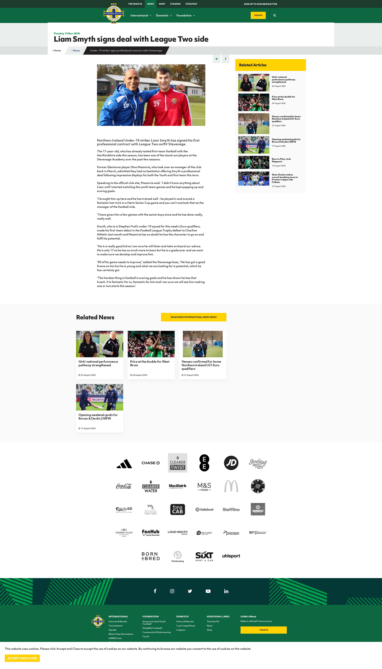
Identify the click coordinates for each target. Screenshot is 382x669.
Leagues (180, 629)
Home (57, 50)
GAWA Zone (115, 638)
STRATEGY (191, 3)
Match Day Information (121, 633)
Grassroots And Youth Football (154, 622)
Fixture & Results (185, 621)
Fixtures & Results (118, 621)
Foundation (184, 15)
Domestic (162, 15)
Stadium (175, 3)
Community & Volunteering (157, 632)
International (140, 15)
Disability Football (152, 627)
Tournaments (116, 625)
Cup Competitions (185, 625)
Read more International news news (194, 317)
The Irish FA (135, 3)
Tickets (263, 630)
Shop (162, 3)
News (150, 3)
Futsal (146, 636)
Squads (112, 629)
